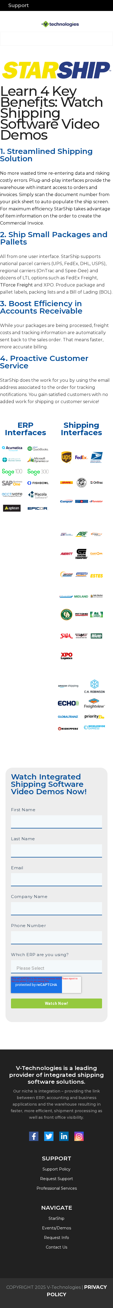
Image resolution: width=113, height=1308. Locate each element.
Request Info (56, 1237)
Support (18, 5)
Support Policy (56, 1169)
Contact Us (56, 1247)
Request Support (56, 1178)
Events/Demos (56, 1228)
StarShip (56, 1218)
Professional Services (56, 1188)
